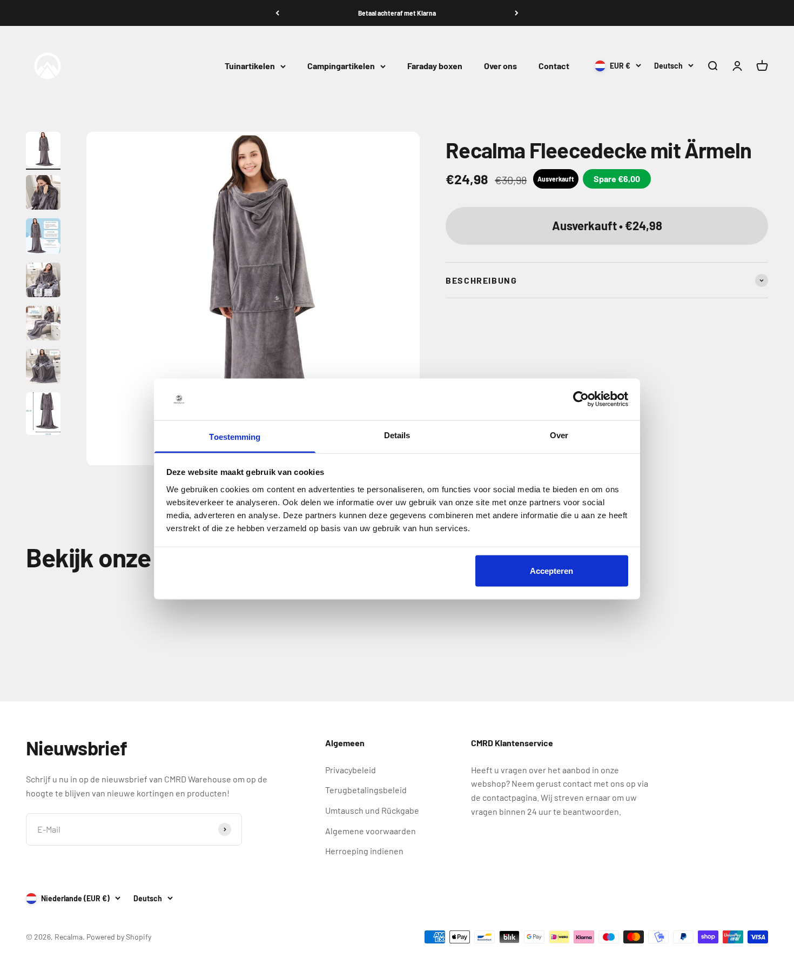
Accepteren (551, 570)
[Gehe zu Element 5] (43, 325)
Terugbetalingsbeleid (366, 790)
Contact (554, 66)
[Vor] (517, 13)
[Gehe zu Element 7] (43, 415)
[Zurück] (277, 13)
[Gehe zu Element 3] (43, 237)
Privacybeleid (350, 770)
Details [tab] (397, 434)
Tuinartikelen (250, 66)
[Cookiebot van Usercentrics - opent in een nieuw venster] (581, 399)
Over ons (500, 66)
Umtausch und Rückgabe (372, 810)
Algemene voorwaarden (370, 831)
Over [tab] (559, 434)
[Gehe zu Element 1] (43, 151)
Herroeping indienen (364, 851)
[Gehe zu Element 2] (43, 194)
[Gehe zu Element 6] (43, 368)
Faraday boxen (434, 66)
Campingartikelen (341, 66)
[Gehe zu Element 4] (43, 281)
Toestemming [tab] (234, 436)
